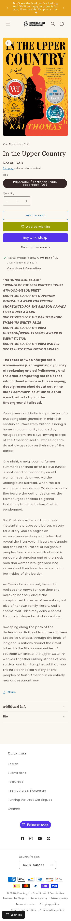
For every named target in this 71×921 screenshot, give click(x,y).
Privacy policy (59, 898)
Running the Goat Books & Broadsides (40, 893)
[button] (8, 23)
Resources (15, 782)
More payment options (35, 247)
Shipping (8, 168)
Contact (14, 809)
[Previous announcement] (7, 8)
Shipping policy (49, 904)
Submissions (17, 773)
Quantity (8, 193)
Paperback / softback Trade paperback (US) (35, 183)
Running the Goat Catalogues (30, 800)
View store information (24, 268)
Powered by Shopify (15, 898)
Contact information (23, 910)
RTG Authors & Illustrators (27, 791)
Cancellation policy (52, 910)
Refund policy (39, 898)
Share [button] (11, 692)
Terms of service (26, 904)
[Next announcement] (63, 8)
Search (13, 764)
